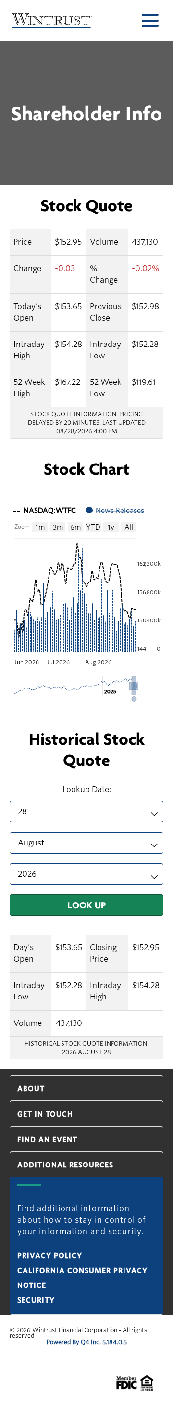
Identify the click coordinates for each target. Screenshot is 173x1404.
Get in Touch (45, 1114)
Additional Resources (65, 1165)
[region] (86, 601)
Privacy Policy (49, 1256)
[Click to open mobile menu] (150, 20)
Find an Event (47, 1139)
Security (36, 1300)
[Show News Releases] (115, 510)
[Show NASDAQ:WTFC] (44, 510)
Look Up (86, 904)
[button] (136, 686)
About (31, 1089)
